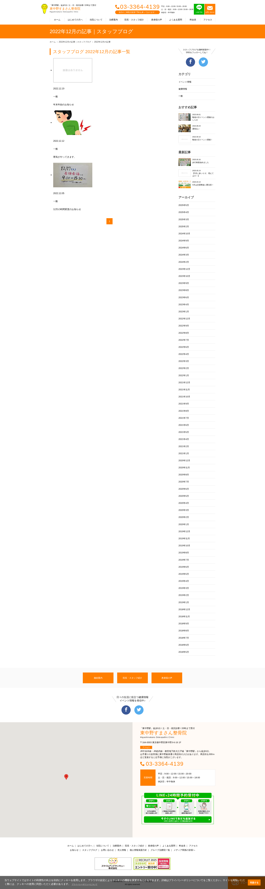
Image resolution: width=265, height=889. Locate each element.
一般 (181, 96)
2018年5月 (184, 652)
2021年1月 (184, 453)
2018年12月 (184, 609)
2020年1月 (184, 524)
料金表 (193, 19)
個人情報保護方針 (138, 850)
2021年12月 (184, 382)
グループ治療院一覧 (160, 850)
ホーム (57, 19)
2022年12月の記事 (102, 42)
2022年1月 (184, 375)
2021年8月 (184, 411)
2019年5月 (184, 574)
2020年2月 (184, 517)
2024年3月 (184, 254)
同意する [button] (254, 882)
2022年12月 (184, 318)
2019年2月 (184, 595)
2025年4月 (184, 212)
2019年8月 (184, 552)
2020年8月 (184, 474)
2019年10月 (184, 545)
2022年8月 (184, 333)
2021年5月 (184, 432)
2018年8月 (184, 630)
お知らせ (74, 850)
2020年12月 (184, 460)
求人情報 (121, 850)
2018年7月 (184, 638)
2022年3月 (184, 361)
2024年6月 (184, 247)
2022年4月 (184, 354)
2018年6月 (184, 645)
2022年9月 (184, 325)
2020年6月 (184, 489)
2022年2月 (184, 368)
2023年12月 (184, 269)
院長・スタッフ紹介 (134, 19)
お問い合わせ (107, 850)
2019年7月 (184, 560)
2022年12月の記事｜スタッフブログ (75, 42)
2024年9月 (184, 240)
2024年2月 (184, 262)
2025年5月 (184, 205)
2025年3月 (184, 219)
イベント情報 (185, 82)
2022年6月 (184, 347)
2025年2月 (184, 226)
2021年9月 (184, 403)
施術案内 (98, 678)
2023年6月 (184, 297)
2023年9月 (184, 283)
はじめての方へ (75, 19)
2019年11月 (184, 538)
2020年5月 (184, 496)
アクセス (208, 19)
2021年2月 (184, 446)
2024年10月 (184, 233)
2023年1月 (184, 311)
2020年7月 (184, 481)
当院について (96, 19)
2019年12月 (184, 531)
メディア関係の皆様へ (184, 850)
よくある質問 (175, 19)
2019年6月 (184, 567)
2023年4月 (184, 304)
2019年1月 (184, 602)
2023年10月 (184, 276)
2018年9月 (184, 623)
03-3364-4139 (140, 7)
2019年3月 (184, 588)
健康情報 (183, 89)
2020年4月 (184, 503)
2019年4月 (184, 581)
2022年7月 (184, 340)
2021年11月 (184, 389)
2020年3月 (184, 510)
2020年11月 (184, 467)
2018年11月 (184, 616)
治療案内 (113, 19)
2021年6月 (184, 425)
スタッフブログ (89, 850)
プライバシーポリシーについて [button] (84, 884)
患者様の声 (156, 19)
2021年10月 (184, 396)
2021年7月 (184, 418)
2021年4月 (184, 439)
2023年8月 (184, 290)
